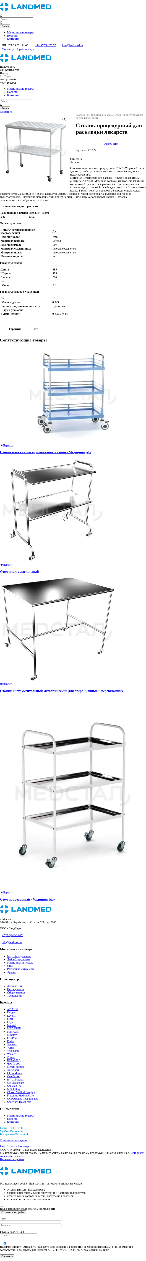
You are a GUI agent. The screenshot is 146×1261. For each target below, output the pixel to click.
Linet (10, 1018)
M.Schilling (13, 1089)
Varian (10, 1047)
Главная (80, 114)
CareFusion (13, 1076)
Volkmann (13, 1050)
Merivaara (13, 1031)
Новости (12, 35)
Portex (10, 1041)
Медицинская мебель (99, 114)
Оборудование (16, 992)
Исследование (15, 989)
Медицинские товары (20, 32)
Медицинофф (15, 1066)
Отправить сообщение (13, 1140)
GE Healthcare (15, 1082)
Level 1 (11, 1015)
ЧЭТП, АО (13, 1063)
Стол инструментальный (19, 571)
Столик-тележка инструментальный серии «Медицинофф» (45, 452)
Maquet (11, 1025)
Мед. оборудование (19, 956)
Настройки (17, 1159)
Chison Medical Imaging (21, 1092)
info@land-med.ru (72, 45)
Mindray (12, 1034)
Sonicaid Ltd (14, 1085)
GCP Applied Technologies (22, 1098)
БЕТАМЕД (13, 1060)
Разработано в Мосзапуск (15, 1146)
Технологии (14, 995)
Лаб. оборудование (18, 959)
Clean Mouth (14, 1073)
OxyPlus (12, 1038)
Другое (11, 972)
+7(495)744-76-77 (45, 45)
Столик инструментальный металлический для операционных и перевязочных (61, 691)
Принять (5, 1159)
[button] (64, 119)
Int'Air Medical (15, 1079)
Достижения (14, 986)
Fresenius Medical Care (20, 1095)
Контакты (13, 38)
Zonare (11, 1057)
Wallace (11, 1053)
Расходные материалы (20, 968)
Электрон (13, 1069)
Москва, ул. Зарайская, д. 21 (19, 49)
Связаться (6, 111)
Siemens (12, 1044)
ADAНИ (12, 1009)
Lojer (10, 1022)
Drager (11, 1012)
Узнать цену (111, 144)
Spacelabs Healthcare (19, 1101)
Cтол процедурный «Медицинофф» (27, 899)
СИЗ (10, 965)
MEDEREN (14, 1028)
